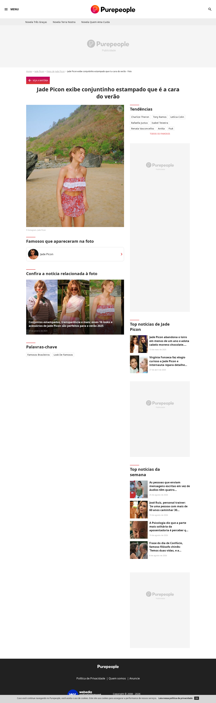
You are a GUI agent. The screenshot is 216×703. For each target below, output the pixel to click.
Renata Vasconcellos (142, 128)
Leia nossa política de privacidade (175, 698)
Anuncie (134, 678)
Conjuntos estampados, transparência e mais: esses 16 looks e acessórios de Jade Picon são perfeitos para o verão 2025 (70, 324)
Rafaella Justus (139, 122)
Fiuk (171, 128)
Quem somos (117, 678)
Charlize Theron (140, 116)
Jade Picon (39, 71)
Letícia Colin (177, 116)
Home (29, 71)
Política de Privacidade (90, 678)
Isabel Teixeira (160, 122)
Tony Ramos (160, 116)
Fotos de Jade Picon (56, 71)
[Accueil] (113, 9)
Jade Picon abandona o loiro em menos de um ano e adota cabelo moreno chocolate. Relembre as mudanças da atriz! (169, 344)
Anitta (161, 128)
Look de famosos (63, 354)
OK (196, 698)
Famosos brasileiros (38, 354)
